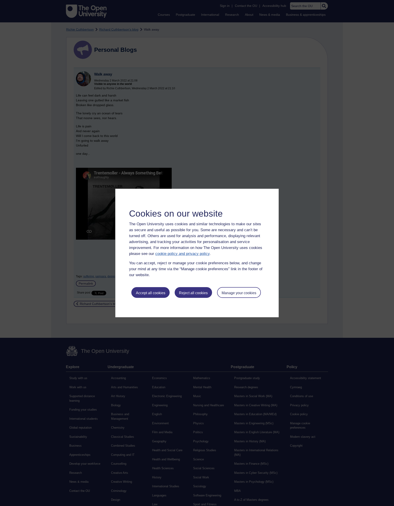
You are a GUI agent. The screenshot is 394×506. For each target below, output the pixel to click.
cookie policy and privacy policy (182, 254)
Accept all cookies (150, 293)
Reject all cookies (193, 293)
